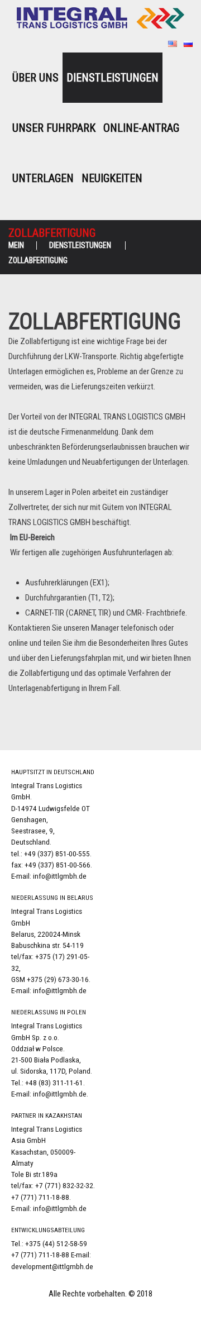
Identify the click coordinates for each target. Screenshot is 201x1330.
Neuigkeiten (112, 178)
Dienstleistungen (112, 77)
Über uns (35, 77)
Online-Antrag (141, 128)
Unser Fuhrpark (53, 128)
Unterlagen (43, 178)
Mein (16, 245)
